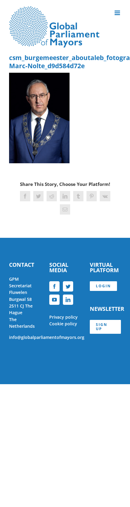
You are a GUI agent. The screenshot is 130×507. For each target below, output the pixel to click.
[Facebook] (54, 286)
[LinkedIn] (68, 300)
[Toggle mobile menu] (118, 13)
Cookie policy (63, 324)
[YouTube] (54, 300)
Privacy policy (63, 317)
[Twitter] (68, 286)
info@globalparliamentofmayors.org (46, 337)
